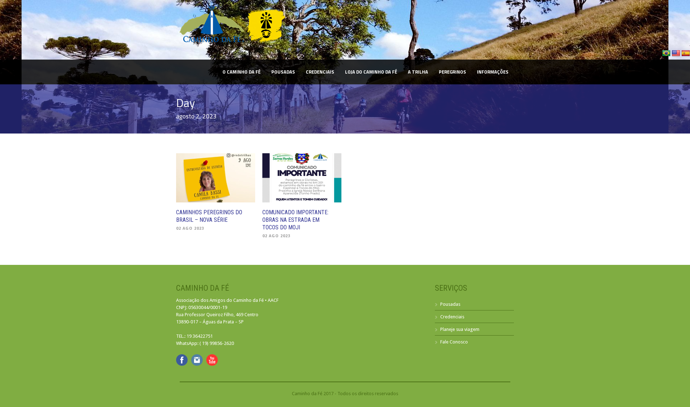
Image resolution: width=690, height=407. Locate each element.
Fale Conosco (454, 342)
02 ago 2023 (190, 228)
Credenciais (320, 71)
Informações (493, 71)
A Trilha (418, 71)
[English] (676, 56)
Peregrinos (452, 71)
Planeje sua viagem (459, 329)
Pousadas (283, 71)
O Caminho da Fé (241, 71)
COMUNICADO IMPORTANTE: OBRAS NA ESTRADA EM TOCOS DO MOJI (295, 220)
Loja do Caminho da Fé (371, 71)
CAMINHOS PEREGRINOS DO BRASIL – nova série (209, 216)
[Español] (685, 56)
